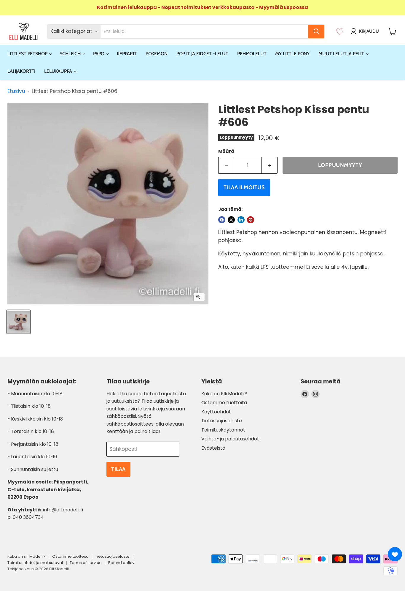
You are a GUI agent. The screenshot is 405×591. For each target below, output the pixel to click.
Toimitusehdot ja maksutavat (35, 562)
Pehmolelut (251, 53)
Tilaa (118, 469)
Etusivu (16, 91)
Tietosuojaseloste (221, 420)
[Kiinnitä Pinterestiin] (250, 219)
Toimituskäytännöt (223, 429)
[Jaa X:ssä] (231, 219)
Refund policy (121, 562)
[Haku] (316, 31)
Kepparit (127, 53)
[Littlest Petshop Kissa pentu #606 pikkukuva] (18, 322)
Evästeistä (213, 448)
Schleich (71, 53)
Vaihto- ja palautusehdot (230, 438)
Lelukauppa (58, 71)
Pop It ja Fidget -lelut (202, 53)
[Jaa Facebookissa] (221, 219)
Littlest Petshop (27, 53)
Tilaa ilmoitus (244, 187)
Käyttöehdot (216, 411)
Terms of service (86, 562)
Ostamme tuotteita (224, 402)
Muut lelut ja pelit (341, 53)
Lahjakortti (21, 71)
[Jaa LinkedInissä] (241, 219)
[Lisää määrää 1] (270, 165)
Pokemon (157, 53)
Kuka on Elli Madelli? (224, 393)
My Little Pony (292, 53)
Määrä (226, 151)
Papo (99, 53)
